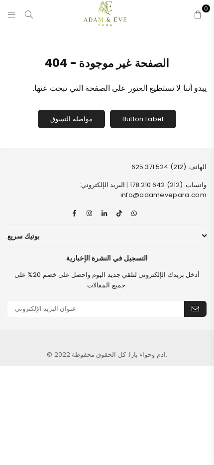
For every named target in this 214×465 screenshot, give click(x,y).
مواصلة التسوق (71, 119)
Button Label (143, 119)
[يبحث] (29, 13)
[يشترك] (195, 309)
